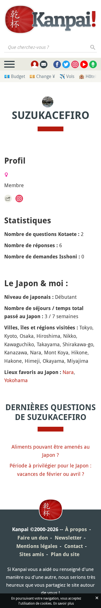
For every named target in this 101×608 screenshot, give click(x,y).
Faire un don (32, 538)
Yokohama (16, 380)
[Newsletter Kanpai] (43, 64)
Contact (73, 546)
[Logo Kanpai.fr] (50, 19)
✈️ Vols (66, 76)
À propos (76, 529)
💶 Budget (14, 76)
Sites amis (31, 554)
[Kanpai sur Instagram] (75, 64)
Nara (68, 372)
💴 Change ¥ (42, 76)
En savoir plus (63, 603)
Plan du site (65, 554)
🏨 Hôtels (88, 76)
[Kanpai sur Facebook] (57, 64)
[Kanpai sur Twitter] (66, 64)
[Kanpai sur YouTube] (84, 64)
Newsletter (68, 538)
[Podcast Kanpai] (93, 64)
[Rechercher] (93, 47)
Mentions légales (37, 546)
